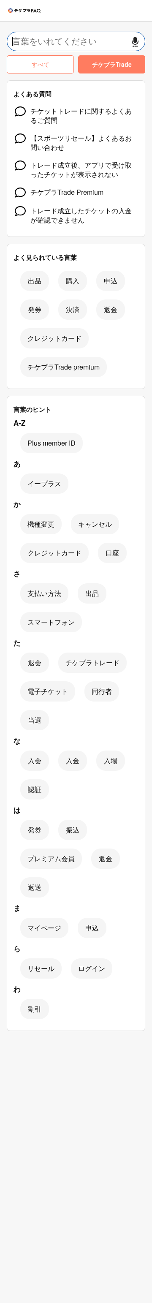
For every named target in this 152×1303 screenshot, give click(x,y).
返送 (34, 887)
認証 (34, 789)
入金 (72, 760)
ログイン (91, 968)
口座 (112, 553)
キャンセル (95, 524)
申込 (110, 281)
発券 (34, 309)
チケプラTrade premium (63, 367)
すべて (40, 64)
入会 (34, 760)
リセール (40, 968)
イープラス (44, 483)
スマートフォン (51, 622)
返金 (110, 309)
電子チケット (47, 691)
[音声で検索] (135, 41)
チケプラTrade (112, 64)
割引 (34, 1009)
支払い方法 (44, 593)
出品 (34, 281)
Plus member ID (51, 443)
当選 (34, 720)
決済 (72, 309)
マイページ (44, 928)
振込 (72, 830)
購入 (72, 281)
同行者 (102, 691)
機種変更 (40, 524)
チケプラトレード (92, 662)
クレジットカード (54, 338)
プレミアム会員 (51, 858)
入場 (110, 760)
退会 (34, 662)
